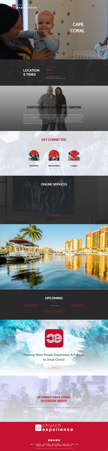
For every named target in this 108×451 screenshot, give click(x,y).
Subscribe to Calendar (53, 311)
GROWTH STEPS (65, 444)
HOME (31, 444)
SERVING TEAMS (54, 166)
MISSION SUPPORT (41, 445)
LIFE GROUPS (33, 166)
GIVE (77, 444)
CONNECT (74, 166)
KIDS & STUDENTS (56, 444)
